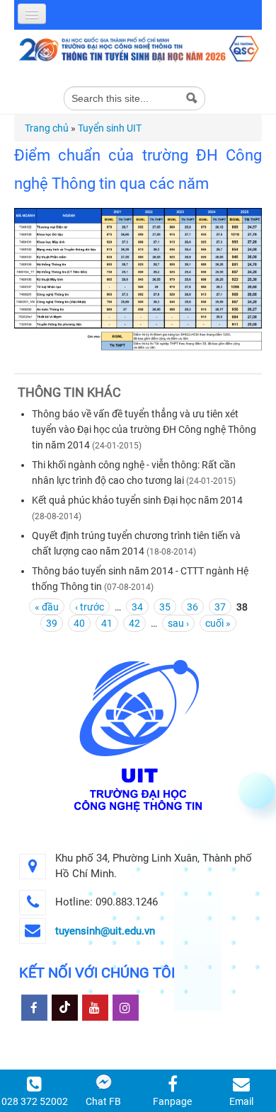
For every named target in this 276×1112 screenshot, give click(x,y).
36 (192, 607)
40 (79, 623)
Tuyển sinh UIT (110, 128)
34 (137, 607)
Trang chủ (47, 128)
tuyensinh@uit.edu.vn (105, 931)
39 (51, 623)
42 (134, 623)
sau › (178, 623)
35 (165, 607)
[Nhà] (138, 48)
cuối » (218, 623)
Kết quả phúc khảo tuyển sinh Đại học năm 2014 (137, 500)
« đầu (47, 607)
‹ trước (89, 607)
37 (220, 607)
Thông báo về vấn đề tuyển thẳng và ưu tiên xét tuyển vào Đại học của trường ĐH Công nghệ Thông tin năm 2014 (144, 429)
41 (107, 623)
